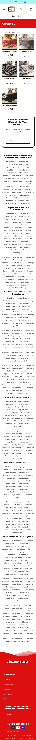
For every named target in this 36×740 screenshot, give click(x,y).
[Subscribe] (27, 140)
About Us (7, 679)
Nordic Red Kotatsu (9, 51)
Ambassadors (8, 684)
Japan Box (11, 16)
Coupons (7, 689)
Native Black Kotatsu (9, 79)
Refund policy (27, 731)
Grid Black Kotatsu (9, 105)
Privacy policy (12, 735)
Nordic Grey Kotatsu (26, 52)
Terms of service (26, 735)
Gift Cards (8, 694)
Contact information (26, 738)
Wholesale (7, 699)
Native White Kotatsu (27, 79)
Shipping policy (11, 738)
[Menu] (4, 9)
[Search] (21, 9)
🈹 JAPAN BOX (14, 731)
